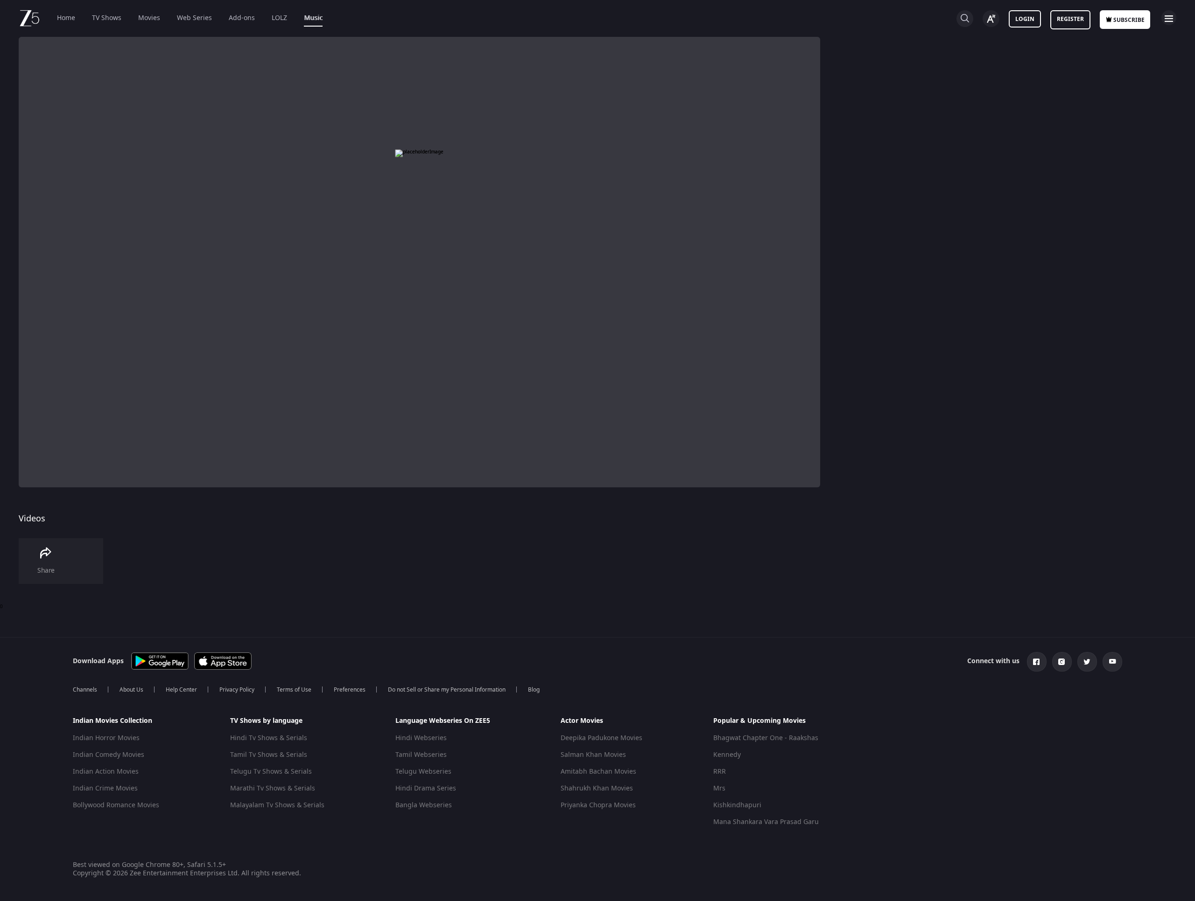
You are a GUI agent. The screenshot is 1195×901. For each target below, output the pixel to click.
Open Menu (1168, 17)
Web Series (194, 18)
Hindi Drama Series (425, 788)
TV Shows (106, 18)
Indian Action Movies (106, 771)
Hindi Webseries (421, 738)
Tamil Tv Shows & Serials (268, 755)
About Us (131, 690)
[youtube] (1112, 662)
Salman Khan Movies (593, 755)
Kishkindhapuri (737, 805)
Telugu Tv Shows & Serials (271, 771)
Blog (534, 690)
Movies (149, 18)
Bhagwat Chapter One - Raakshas (765, 738)
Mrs (719, 788)
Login (1024, 19)
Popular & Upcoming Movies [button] (759, 721)
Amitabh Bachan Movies (598, 771)
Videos (32, 519)
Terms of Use (294, 690)
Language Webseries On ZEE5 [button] (442, 721)
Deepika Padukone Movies (601, 738)
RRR (719, 771)
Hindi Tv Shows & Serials (268, 738)
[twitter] (1087, 662)
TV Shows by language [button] (266, 721)
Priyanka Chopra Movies (598, 805)
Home (66, 18)
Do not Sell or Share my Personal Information (447, 690)
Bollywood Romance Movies (116, 805)
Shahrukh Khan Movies (597, 788)
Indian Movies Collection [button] (112, 721)
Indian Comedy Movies (108, 755)
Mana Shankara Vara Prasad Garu (766, 822)
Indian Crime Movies (105, 788)
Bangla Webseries (423, 805)
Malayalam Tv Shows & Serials (277, 805)
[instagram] (1062, 662)
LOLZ (279, 18)
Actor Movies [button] (582, 721)
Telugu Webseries (423, 771)
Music (313, 18)
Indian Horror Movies (106, 738)
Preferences (350, 690)
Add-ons (242, 18)
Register (1070, 19)
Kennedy (727, 755)
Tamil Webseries (421, 755)
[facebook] (1037, 662)
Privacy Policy (236, 690)
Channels (85, 690)
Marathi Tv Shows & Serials (272, 788)
